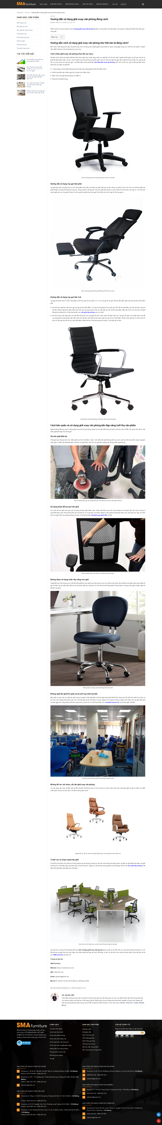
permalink (83, 988)
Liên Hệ (123, 4)
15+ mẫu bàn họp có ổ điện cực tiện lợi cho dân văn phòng (35, 84)
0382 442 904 (31, 1115)
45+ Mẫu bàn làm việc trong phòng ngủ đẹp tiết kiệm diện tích (36, 76)
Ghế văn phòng (55, 4)
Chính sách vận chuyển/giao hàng (60, 1045)
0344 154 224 (31, 1101)
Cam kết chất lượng (56, 1029)
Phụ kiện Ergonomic (23, 48)
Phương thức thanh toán (58, 1052)
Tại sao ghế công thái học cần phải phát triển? (35, 60)
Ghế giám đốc (86, 1032)
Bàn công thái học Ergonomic (92, 1050)
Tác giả (52, 1058)
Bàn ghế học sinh (72, 4)
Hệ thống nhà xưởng (56, 1055)
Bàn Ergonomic (102, 4)
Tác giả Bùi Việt (71, 22)
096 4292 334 (91, 1093)
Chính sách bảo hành (56, 1032)
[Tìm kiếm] (143, 4)
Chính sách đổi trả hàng (57, 1035)
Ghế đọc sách (86, 1029)
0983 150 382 (101, 1114)
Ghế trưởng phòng (88, 1038)
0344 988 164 (31, 1106)
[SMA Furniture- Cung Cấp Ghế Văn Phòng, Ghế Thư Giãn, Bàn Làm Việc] (26, 3)
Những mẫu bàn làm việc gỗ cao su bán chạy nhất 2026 (36, 91)
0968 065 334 (41, 1073)
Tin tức (115, 4)
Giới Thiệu (43, 4)
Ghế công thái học (88, 1035)
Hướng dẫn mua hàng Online (59, 1048)
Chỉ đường (73, 1071)
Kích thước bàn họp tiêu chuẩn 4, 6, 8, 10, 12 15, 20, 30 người (34, 68)
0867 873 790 (31, 1082)
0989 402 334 (91, 1075)
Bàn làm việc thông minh (90, 1047)
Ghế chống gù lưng (23, 37)
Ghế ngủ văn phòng (88, 1044)
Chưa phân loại (21, 34)
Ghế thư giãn (87, 4)
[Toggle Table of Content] (61, 37)
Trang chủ (20, 12)
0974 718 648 (31, 1073)
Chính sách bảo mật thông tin (59, 1042)
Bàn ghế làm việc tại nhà (24, 30)
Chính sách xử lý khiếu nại (58, 1039)
